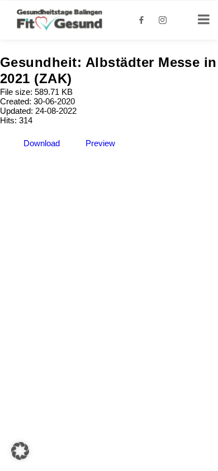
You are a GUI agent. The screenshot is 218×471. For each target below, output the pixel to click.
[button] (20, 451)
